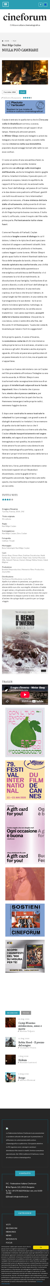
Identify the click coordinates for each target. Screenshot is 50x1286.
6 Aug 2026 (23, 1074)
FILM (23, 92)
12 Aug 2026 (23, 1038)
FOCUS (26, 1013)
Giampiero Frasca (28, 1047)
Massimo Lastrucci (28, 1062)
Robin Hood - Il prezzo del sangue (31, 1044)
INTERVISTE (11, 1239)
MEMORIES (11, 1232)
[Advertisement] (25, 992)
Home (7, 41)
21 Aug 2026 (23, 1019)
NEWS (8, 1235)
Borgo (21, 1077)
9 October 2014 (10, 92)
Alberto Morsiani (27, 1080)
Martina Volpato (27, 1031)
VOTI (8, 1224)
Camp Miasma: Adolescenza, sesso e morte (30, 1026)
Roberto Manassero (12, 98)
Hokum (22, 1060)
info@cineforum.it (20, 1196)
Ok (41, 1247)
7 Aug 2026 (23, 1056)
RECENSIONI (12, 1013)
